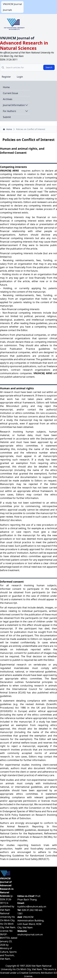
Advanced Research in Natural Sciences (24, 45)
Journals (7, 10)
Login (20, 76)
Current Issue (10, 93)
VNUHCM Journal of (17, 38)
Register (6, 76)
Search (49, 67)
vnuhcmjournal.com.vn (30, 934)
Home (6, 87)
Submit (7, 117)
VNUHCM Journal (12, 4)
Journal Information (14, 105)
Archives (7, 99)
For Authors (9, 111)
